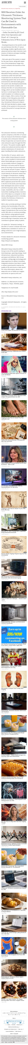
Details (6, 1042)
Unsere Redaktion (10, 1031)
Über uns (20, 1029)
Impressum (19, 1024)
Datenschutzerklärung (13, 1027)
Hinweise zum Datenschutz (10, 1029)
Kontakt (13, 1024)
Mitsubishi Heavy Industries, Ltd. (8, 8)
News (9, 1024)
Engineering (17, 8)
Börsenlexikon (14, 1011)
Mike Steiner (18, 1031)
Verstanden (10, 1042)
